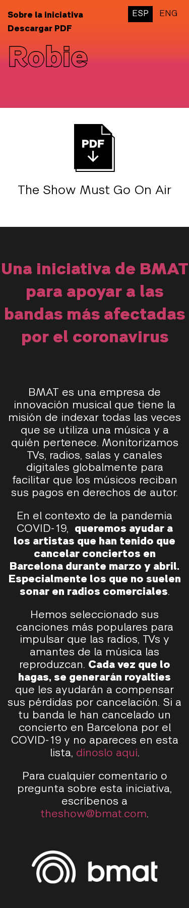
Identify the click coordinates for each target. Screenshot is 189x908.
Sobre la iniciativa (45, 16)
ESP (140, 14)
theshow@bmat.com (93, 814)
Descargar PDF (40, 29)
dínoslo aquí (107, 753)
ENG (168, 14)
